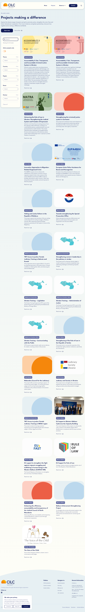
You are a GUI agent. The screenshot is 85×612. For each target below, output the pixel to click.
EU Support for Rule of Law (65, 463)
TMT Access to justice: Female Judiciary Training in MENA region (35, 423)
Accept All (26, 606)
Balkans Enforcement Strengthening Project (68, 507)
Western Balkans (60, 164)
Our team (60, 590)
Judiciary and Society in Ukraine (67, 380)
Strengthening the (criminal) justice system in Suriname (68, 118)
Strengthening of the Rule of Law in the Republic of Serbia (68, 342)
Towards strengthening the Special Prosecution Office (67, 215)
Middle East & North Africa (31, 253)
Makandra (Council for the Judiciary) (36, 380)
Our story (60, 585)
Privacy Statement (66, 607)
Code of (45, 585)
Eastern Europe (28, 57)
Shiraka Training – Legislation (34, 300)
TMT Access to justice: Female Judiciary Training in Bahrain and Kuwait (35, 259)
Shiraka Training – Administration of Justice (68, 302)
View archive (17, 30)
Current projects (61, 583)
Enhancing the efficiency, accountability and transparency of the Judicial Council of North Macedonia (36, 509)
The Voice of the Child (31, 550)
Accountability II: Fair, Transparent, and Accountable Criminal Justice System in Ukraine (36, 63)
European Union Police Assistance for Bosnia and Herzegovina (68, 168)
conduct (49, 585)
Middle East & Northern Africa (63, 297)
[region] (17, 602)
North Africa (27, 164)
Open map (7, 30)
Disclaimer (73, 607)
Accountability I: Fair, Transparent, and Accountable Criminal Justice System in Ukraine (68, 63)
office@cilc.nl (74, 593)
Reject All (17, 606)
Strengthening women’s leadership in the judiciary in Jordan (68, 258)
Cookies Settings (80, 607)
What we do (60, 588)
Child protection (47, 583)
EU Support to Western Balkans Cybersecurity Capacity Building (67, 423)
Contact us (74, 583)
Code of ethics (46, 588)
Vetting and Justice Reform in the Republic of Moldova (35, 215)
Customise (8, 606)
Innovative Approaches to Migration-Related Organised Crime (36, 168)
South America (60, 113)
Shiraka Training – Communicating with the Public (36, 342)
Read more (27, 88)
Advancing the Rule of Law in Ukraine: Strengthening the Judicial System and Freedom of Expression (36, 119)
